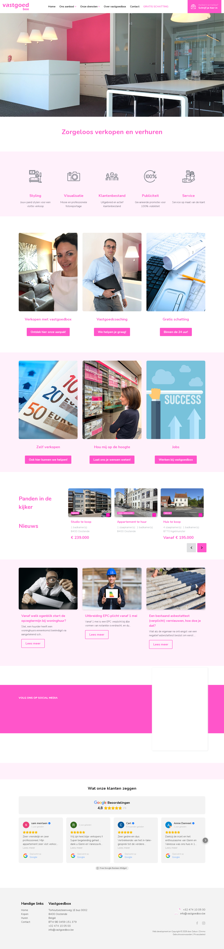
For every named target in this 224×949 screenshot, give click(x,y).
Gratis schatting (176, 319)
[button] (18, 840)
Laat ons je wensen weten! (112, 460)
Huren (24, 918)
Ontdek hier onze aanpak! (48, 332)
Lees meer (33, 643)
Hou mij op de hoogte (112, 447)
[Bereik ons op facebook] (198, 923)
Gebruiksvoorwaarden (183, 934)
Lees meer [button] (29, 848)
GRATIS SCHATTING (155, 6)
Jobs (175, 447)
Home (24, 910)
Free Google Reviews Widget (113, 868)
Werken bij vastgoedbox (176, 460)
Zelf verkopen (48, 447)
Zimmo (202, 931)
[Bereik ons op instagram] (203, 923)
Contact (25, 922)
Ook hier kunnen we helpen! (48, 460)
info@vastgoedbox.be (61, 930)
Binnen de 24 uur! (176, 332)
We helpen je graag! (112, 332)
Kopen (24, 914)
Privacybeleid (199, 934)
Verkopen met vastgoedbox (48, 319)
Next (201, 547)
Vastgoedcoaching (112, 319)
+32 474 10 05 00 (60, 926)
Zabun (195, 931)
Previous (191, 547)
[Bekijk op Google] (26, 825)
